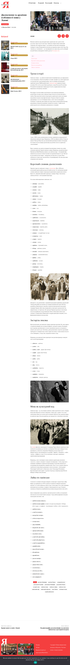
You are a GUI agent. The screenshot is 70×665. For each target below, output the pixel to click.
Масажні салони (14, 42)
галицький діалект (61, 582)
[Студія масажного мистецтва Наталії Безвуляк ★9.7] (5, 67)
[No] (68, 660)
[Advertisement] (49, 604)
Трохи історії (34, 58)
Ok (35, 662)
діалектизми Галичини (38, 584)
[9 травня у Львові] (26, 649)
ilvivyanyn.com (55, 50)
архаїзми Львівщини (42, 582)
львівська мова (62, 586)
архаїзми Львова (52, 582)
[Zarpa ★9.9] (5, 56)
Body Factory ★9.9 (15, 91)
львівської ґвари (53, 83)
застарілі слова (36, 586)
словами (34, 447)
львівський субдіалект (45, 589)
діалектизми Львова (61, 584)
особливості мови (63, 589)
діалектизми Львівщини (50, 584)
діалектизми (52, 168)
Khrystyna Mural (6, 27)
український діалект (49, 591)
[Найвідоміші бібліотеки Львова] (9, 649)
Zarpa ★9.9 (13, 58)
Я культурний (5, 24)
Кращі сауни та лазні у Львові (10, 628)
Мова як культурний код (36, 65)
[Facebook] (59, 36)
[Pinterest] (67, 36)
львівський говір (35, 589)
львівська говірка (53, 586)
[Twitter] (63, 36)
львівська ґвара (44, 586)
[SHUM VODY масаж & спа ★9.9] (5, 45)
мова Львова (55, 589)
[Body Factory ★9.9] (5, 89)
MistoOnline (45, 652)
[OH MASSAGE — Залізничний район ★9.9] (5, 78)
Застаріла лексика (35, 63)
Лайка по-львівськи (35, 67)
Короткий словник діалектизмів (38, 60)
